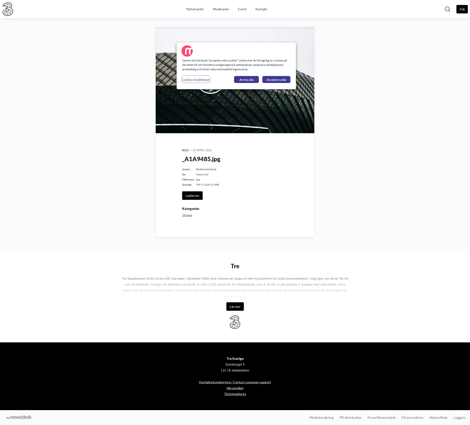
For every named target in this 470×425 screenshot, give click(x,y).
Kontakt (261, 9)
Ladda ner (192, 196)
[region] (236, 65)
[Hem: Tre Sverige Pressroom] (7, 9)
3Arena (187, 215)
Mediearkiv (221, 9)
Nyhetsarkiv (195, 9)
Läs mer (235, 306)
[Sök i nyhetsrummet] (448, 9)
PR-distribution (350, 417)
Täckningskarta (235, 394)
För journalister (413, 417)
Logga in (459, 417)
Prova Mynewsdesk (381, 417)
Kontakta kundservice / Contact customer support (235, 382)
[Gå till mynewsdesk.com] (19, 418)
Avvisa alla (246, 79)
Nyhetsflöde (438, 417)
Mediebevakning (321, 417)
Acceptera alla (276, 79)
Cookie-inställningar (196, 79)
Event (242, 9)
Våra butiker (235, 388)
